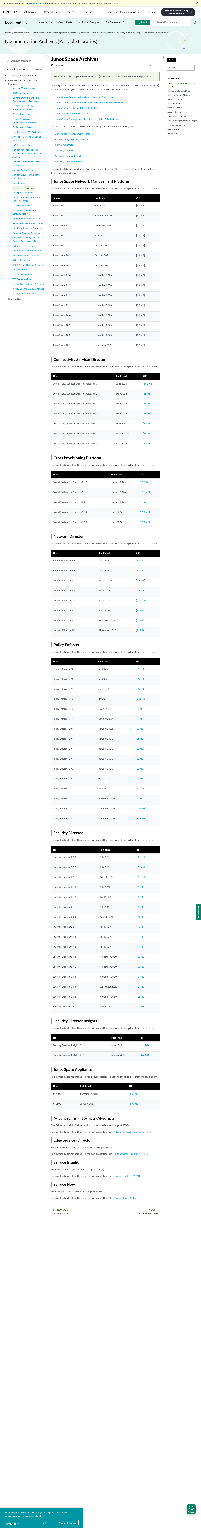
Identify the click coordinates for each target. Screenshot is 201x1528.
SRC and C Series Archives (25, 255)
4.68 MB (134, 1093)
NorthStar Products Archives (26, 228)
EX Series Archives (21, 127)
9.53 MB (144, 512)
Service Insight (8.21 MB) (127, 1175)
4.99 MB (134, 1103)
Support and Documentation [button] (120, 12)
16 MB (140, 738)
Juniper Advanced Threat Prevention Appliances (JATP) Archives (27, 153)
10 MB (143, 502)
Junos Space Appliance (176, 116)
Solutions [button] (28, 12)
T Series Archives (21, 269)
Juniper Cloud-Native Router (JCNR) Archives (26, 176)
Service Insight (173, 129)
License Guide (44, 22)
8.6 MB (145, 1055)
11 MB (140, 768)
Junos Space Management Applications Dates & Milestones (87, 119)
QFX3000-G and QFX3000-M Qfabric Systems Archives (27, 239)
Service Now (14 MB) (125, 1197)
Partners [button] (89, 12)
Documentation (17, 22)
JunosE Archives (20, 183)
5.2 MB (140, 570)
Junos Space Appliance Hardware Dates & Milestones (84, 96)
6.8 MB (140, 698)
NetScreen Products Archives (27, 218)
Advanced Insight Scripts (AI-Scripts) (182, 120)
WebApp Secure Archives (25, 293)
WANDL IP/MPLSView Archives (28, 288)
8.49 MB (140, 818)
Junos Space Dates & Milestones (72, 113)
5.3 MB (140, 560)
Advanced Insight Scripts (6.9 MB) (132, 1131)
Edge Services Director (176, 125)
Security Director (174, 108)
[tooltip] (171, 60)
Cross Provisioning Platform (178, 95)
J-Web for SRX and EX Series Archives (26, 138)
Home (8, 32)
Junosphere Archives (22, 192)
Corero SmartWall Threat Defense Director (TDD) (25, 121)
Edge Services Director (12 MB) (130, 1153)
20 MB (147, 443)
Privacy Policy (12, 1524)
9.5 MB (144, 482)
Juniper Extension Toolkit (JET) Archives (27, 163)
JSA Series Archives (22, 145)
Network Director (174, 99)
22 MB (140, 325)
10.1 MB (144, 492)
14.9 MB (148, 383)
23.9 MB (141, 867)
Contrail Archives (21, 114)
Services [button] (69, 12)
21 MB (140, 916)
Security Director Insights (177, 112)
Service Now (172, 133)
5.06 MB (141, 600)
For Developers (116, 22)
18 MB (140, 956)
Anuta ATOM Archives (23, 88)
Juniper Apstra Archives (24, 169)
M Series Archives (21, 205)
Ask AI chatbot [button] (35, 3)
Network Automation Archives (27, 223)
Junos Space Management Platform (74, 133)
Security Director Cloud (68, 155)
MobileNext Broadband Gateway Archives (24, 212)
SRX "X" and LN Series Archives (28, 265)
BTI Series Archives (22, 93)
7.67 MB (140, 808)
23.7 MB (141, 857)
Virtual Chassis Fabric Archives (28, 284)
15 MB (147, 393)
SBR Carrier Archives (23, 245)
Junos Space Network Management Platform (181, 85)
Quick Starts (65, 22)
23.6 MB (141, 876)
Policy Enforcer (173, 103)
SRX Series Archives (22, 260)
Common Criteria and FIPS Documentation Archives (25, 99)
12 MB (140, 708)
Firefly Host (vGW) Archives (26, 132)
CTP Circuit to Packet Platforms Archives (23, 108)
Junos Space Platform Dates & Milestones (77, 107)
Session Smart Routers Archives (28, 250)
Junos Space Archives (23, 188)
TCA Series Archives (22, 274)
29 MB (140, 630)
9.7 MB (141, 205)
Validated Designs (89, 22)
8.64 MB (140, 788)
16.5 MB (140, 669)
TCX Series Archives (22, 279)
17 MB (140, 936)
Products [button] (49, 12)
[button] (191, 1509)
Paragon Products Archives (26, 232)
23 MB (140, 235)
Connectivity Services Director (179, 91)
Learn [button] (150, 12)
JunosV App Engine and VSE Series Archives (26, 199)
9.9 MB (145, 1045)
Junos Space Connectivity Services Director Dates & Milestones (89, 102)
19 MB (147, 433)
